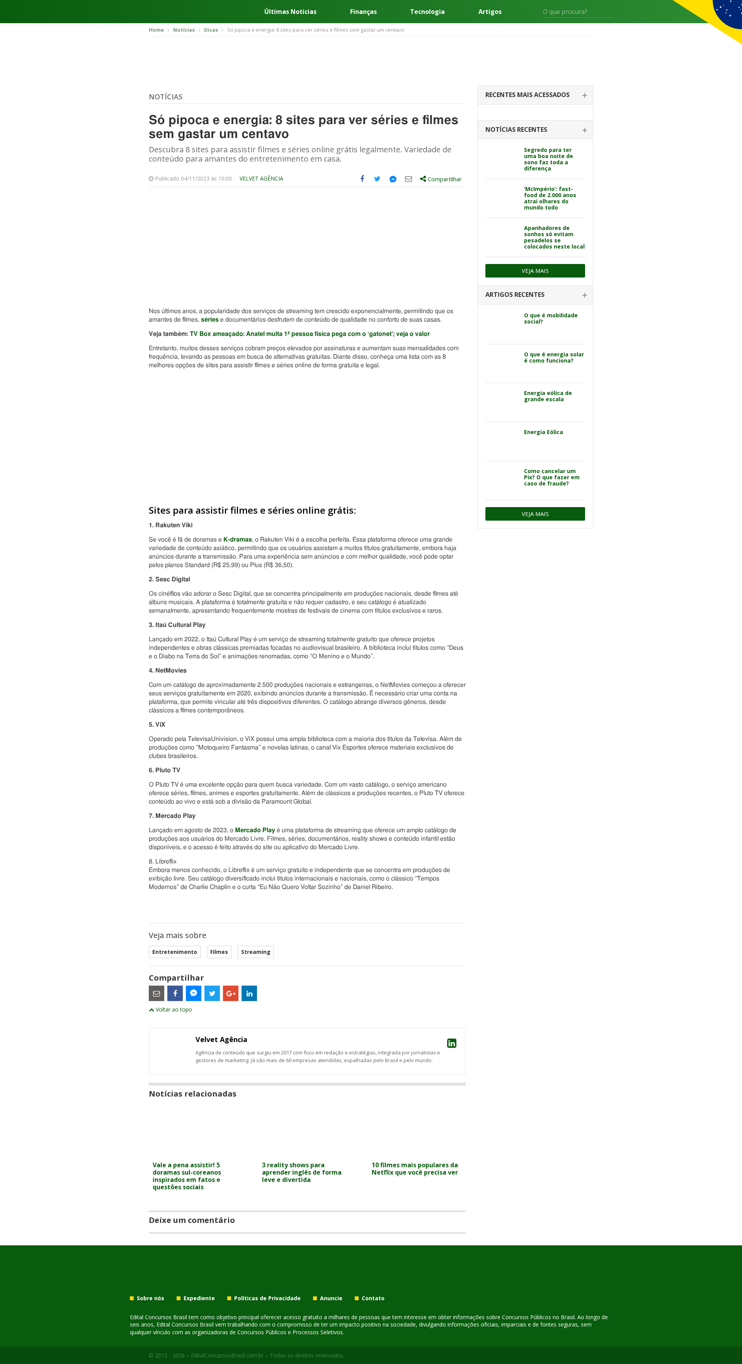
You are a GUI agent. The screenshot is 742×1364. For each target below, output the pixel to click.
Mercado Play (255, 830)
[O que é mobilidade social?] (501, 324)
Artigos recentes (515, 294)
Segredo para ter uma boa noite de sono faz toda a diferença (548, 159)
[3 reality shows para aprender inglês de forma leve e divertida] (307, 1152)
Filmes (219, 951)
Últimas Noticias (290, 12)
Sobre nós (150, 1298)
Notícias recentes (516, 129)
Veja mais (535, 270)
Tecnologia (427, 12)
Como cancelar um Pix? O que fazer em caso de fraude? (552, 477)
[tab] (535, 95)
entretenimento (174, 951)
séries (210, 320)
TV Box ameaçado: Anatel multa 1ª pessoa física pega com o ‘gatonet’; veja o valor (310, 334)
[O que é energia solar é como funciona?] (501, 363)
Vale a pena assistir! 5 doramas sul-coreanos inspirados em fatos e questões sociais (187, 1176)
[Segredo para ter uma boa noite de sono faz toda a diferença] (501, 159)
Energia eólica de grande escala (548, 396)
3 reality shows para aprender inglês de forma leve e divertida (302, 1172)
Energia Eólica (543, 432)
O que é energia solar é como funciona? (554, 357)
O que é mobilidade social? (551, 318)
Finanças (363, 12)
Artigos (490, 12)
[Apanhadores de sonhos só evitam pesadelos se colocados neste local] (501, 237)
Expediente (199, 1298)
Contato (373, 1298)
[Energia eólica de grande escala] (501, 402)
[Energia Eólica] (501, 441)
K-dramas (237, 539)
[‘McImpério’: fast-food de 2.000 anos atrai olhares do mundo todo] (501, 198)
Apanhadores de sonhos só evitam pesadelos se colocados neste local (554, 237)
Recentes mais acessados (527, 94)
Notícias (165, 96)
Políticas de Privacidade (267, 1298)
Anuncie (331, 1298)
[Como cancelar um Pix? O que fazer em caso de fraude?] (501, 480)
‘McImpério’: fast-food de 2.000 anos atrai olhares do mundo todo (550, 198)
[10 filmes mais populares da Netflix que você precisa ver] (417, 1152)
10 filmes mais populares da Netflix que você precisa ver (415, 1169)
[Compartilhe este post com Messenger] (393, 179)
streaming (256, 951)
